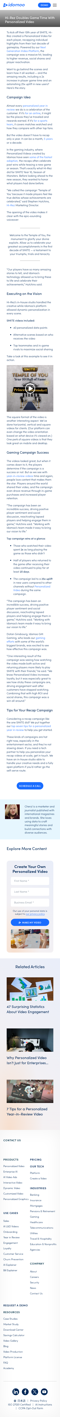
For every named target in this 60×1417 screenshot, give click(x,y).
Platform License (12, 1357)
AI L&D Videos (11, 1226)
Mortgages (36, 1205)
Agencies (35, 1249)
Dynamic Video (11, 1188)
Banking (34, 1194)
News (33, 1287)
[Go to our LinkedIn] (15, 1391)
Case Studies (10, 1318)
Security (34, 1282)
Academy (8, 1368)
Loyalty (7, 1248)
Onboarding (10, 1231)
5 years (48, 138)
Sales (6, 1220)
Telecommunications (41, 1227)
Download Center (13, 1329)
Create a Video (38, 1178)
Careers (34, 1276)
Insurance (35, 1200)
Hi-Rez (11, 205)
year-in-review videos (20, 476)
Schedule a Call (30, 785)
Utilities (34, 1233)
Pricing (36, 1159)
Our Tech (37, 1166)
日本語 (22, 1400)
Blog (5, 1346)
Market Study (10, 1324)
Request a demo (15, 1305)
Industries (38, 1188)
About (33, 1271)
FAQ (5, 1362)
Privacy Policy (38, 1400)
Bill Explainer (10, 1270)
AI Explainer (9, 1264)
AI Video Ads (10, 1177)
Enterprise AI (10, 1171)
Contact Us (36, 1293)
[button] (55, 5)
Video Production (13, 1351)
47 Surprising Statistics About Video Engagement (28, 1009)
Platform (35, 1172)
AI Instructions (43, 1404)
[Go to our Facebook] (25, 1391)
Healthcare (36, 1222)
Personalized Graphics (15, 1199)
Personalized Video (13, 1166)
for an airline (32, 113)
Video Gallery (10, 1340)
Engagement (10, 1242)
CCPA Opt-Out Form (30, 1408)
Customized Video (13, 1193)
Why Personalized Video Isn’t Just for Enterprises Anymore (27, 1062)
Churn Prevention (13, 1259)
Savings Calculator (13, 1335)
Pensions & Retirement (42, 1211)
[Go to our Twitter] (34, 1391)
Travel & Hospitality (41, 1238)
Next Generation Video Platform (26, 49)
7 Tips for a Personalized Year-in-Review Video (27, 1111)
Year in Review (11, 1237)
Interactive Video (12, 1182)
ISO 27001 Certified (19, 1404)
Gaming (34, 1216)
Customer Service (13, 1253)
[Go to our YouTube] (44, 1391)
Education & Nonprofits (43, 1244)
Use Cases (10, 1213)
